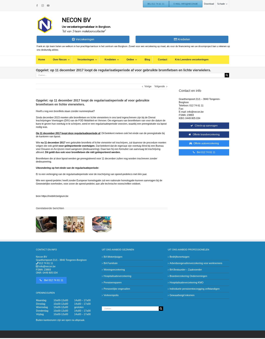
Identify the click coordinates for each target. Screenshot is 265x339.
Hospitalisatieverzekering (117, 276)
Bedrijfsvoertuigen (179, 256)
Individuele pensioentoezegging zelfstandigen (195, 289)
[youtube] (48, 5)
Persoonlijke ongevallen (117, 289)
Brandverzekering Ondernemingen (188, 276)
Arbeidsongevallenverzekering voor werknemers (196, 263)
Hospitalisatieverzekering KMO (186, 282)
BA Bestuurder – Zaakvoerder (186, 269)
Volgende (159, 86)
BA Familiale (111, 263)
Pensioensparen (113, 282)
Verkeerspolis (111, 295)
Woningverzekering (114, 269)
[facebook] (37, 5)
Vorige (148, 86)
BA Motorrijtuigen (113, 256)
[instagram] (42, 5)
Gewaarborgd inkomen (182, 295)
